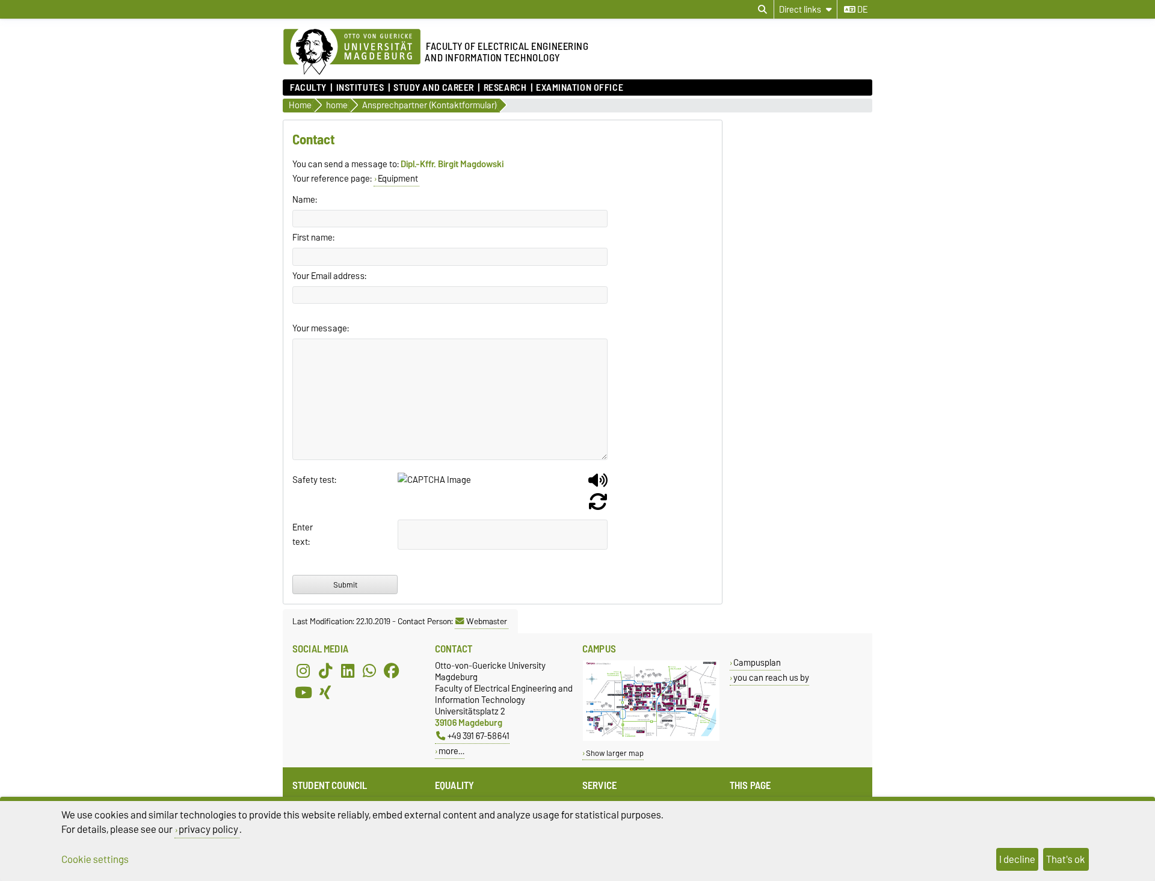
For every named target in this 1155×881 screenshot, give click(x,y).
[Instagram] (303, 670)
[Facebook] (391, 670)
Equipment (398, 178)
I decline (1017, 859)
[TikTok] (325, 670)
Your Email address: (329, 276)
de (861, 9)
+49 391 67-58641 (479, 735)
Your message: (320, 328)
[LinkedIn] (348, 670)
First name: (313, 237)
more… (451, 750)
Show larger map (615, 753)
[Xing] (325, 692)
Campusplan (757, 662)
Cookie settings (95, 859)
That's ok (1065, 859)
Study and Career (433, 88)
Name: (304, 199)
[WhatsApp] (369, 670)
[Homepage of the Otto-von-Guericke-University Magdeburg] (352, 52)
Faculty (308, 88)
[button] (598, 484)
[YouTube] (303, 692)
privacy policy (208, 829)
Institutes (360, 88)
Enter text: (302, 534)
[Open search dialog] (762, 9)
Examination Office (579, 88)
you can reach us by (771, 677)
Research (505, 88)
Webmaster (486, 621)
